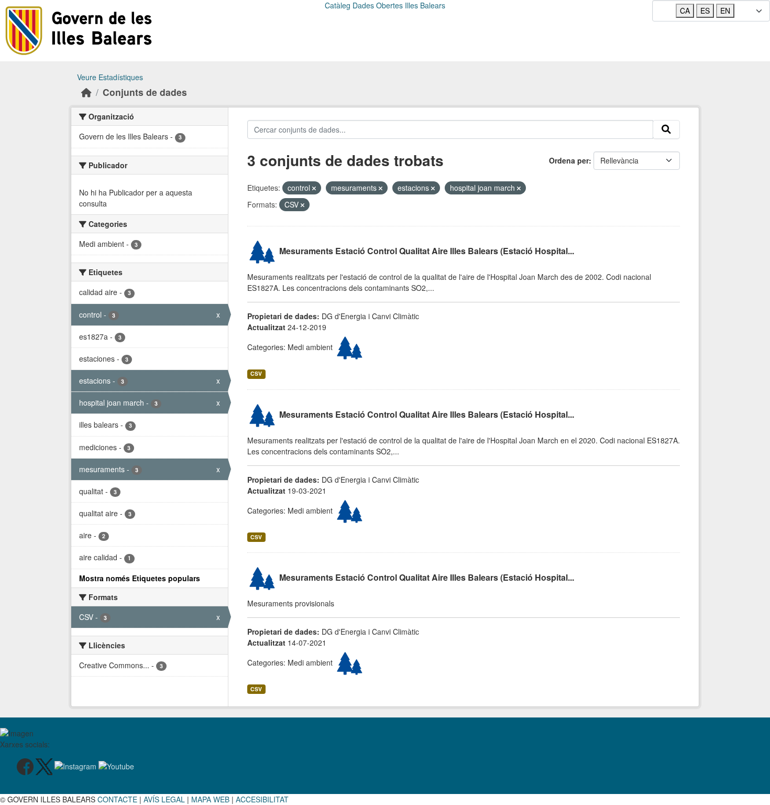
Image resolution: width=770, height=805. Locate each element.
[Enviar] (666, 129)
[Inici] (86, 92)
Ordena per (569, 160)
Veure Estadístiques (110, 77)
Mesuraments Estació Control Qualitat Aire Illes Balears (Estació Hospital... (426, 251)
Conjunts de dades (145, 92)
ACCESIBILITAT (262, 799)
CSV (256, 373)
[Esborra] (314, 188)
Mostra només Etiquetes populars (139, 578)
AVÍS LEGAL (164, 799)
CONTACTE (117, 799)
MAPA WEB (210, 799)
